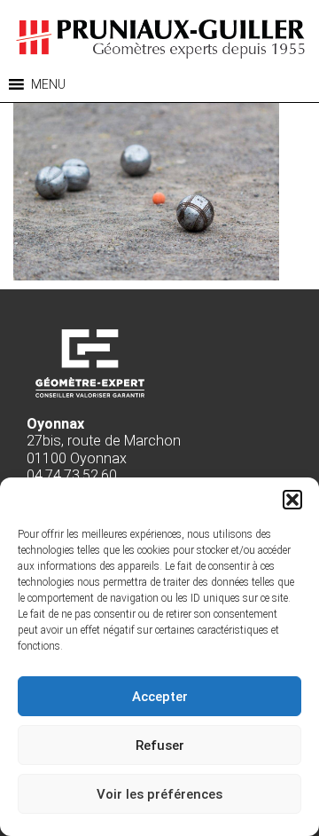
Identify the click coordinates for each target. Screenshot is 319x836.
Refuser (160, 745)
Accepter (160, 697)
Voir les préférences (159, 794)
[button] (292, 500)
